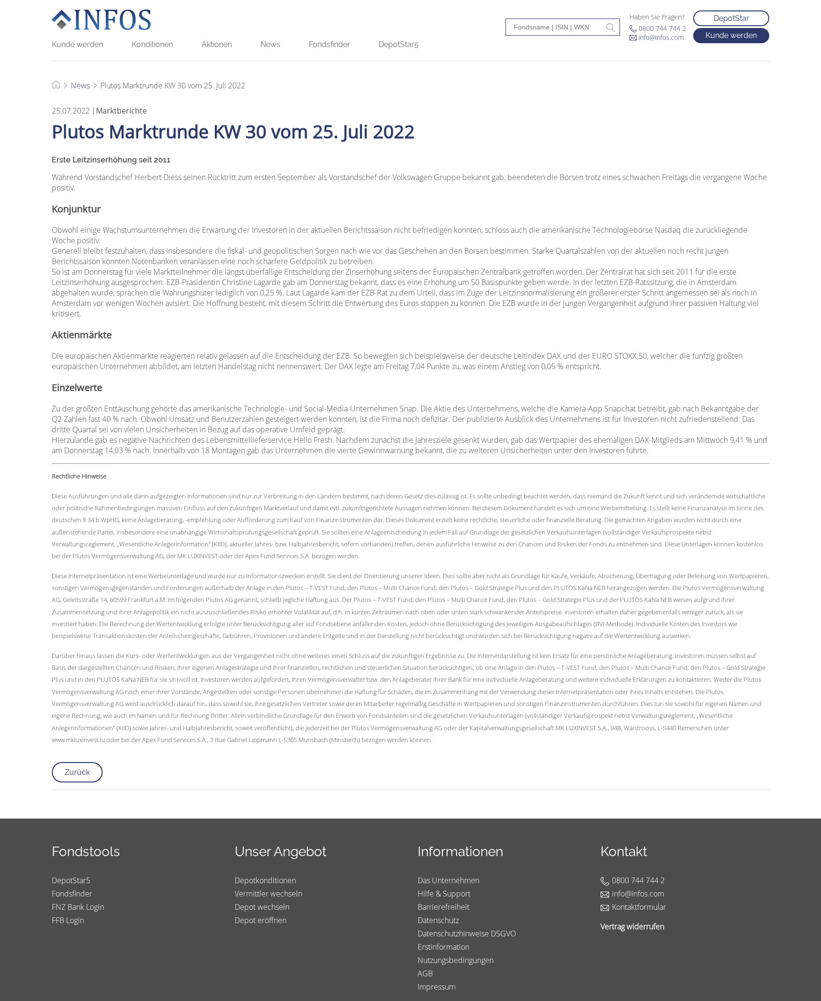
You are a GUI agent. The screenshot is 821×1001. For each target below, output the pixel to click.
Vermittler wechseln (268, 893)
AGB (425, 973)
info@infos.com (661, 37)
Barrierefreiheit (443, 907)
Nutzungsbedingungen (456, 960)
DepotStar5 (399, 44)
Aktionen (216, 44)
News (270, 44)
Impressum (437, 987)
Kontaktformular (639, 907)
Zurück (77, 772)
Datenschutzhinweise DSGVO (467, 933)
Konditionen (152, 44)
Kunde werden (77, 44)
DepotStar (731, 18)
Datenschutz (438, 920)
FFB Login (68, 920)
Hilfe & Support (444, 893)
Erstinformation (443, 947)
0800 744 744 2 (662, 28)
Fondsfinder (329, 44)
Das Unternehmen (448, 880)
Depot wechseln (262, 907)
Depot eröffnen (260, 920)
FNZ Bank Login (78, 907)
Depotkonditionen (265, 880)
